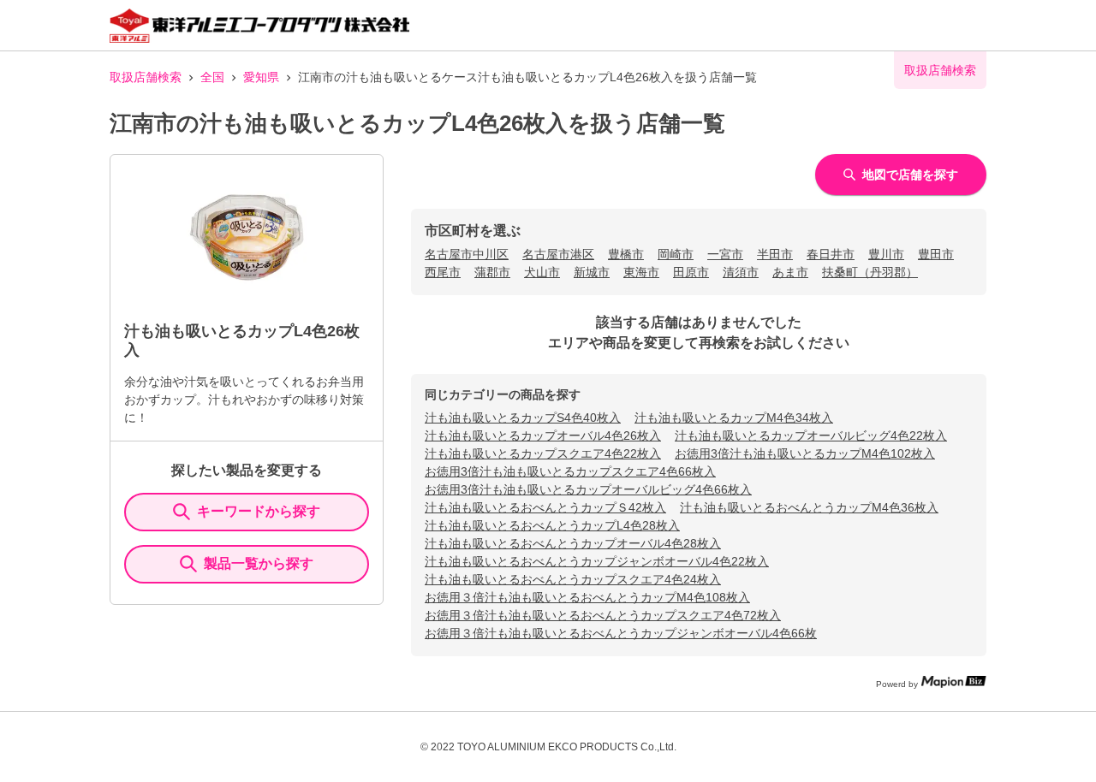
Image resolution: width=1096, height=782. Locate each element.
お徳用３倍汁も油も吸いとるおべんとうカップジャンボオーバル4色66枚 (621, 633)
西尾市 (443, 272)
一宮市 (725, 254)
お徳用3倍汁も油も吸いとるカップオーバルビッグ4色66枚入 (588, 489)
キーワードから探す (258, 511)
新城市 (592, 272)
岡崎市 (676, 254)
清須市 (741, 272)
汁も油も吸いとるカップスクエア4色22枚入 (543, 453)
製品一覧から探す (258, 563)
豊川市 (886, 254)
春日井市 (831, 254)
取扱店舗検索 (146, 77)
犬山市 (542, 272)
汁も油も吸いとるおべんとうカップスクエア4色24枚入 (573, 579)
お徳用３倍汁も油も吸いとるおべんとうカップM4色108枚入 (587, 597)
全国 (212, 77)
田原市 (691, 272)
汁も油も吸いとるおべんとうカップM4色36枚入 (809, 507)
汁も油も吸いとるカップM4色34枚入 (733, 417)
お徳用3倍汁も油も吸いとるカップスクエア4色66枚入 (570, 471)
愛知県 (261, 77)
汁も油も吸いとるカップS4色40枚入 (523, 417)
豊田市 (936, 254)
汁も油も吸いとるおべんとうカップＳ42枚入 (545, 507)
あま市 (790, 272)
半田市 (775, 254)
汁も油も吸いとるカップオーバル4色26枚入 (543, 435)
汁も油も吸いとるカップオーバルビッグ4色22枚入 (811, 435)
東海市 (641, 272)
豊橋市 (626, 254)
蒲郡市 (492, 272)
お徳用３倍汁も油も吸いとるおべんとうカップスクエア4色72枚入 (603, 615)
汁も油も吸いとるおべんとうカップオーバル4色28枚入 (573, 543)
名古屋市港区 (558, 254)
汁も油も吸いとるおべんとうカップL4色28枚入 (552, 525)
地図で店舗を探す (910, 174)
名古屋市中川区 (467, 254)
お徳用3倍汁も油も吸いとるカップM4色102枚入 (805, 453)
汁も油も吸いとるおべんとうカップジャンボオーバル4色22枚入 (597, 561)
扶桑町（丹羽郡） (870, 272)
